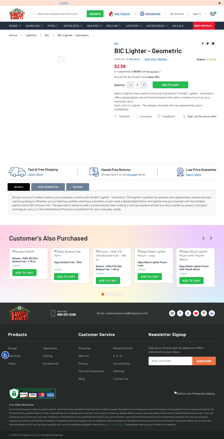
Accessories (51, 363)
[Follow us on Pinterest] (204, 313)
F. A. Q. (117, 355)
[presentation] (203, 238)
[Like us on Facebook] (180, 313)
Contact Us (120, 378)
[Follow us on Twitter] (188, 313)
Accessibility (121, 363)
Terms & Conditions (91, 371)
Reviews (77, 187)
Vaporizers (50, 348)
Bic (47, 35)
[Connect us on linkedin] (212, 313)
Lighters (31, 35)
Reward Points (123, 348)
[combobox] (66, 13)
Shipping (84, 348)
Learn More (35, 174)
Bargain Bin (152, 13)
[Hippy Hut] (13, 13)
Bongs (12, 348)
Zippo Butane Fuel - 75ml (68, 262)
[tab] (19, 187)
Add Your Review (155, 59)
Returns (83, 355)
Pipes (12, 363)
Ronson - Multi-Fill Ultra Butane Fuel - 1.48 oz (109, 268)
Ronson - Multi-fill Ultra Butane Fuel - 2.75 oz (25, 260)
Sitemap (118, 371)
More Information (48, 187)
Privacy (83, 363)
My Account (177, 13)
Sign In (197, 13)
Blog (81, 378)
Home (13, 35)
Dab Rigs (14, 355)
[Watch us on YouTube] (196, 313)
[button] (165, 71)
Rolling (48, 355)
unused (132, 174)
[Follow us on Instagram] (172, 313)
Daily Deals (122, 13)
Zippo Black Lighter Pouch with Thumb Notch (194, 268)
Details (18, 187)
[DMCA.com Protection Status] (194, 393)
